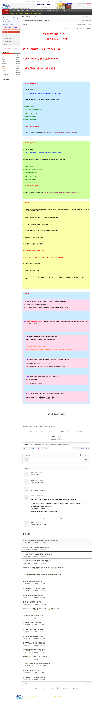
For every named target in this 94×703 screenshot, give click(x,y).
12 (63, 688)
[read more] (56, 541)
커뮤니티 (33, 1)
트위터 (72, 1)
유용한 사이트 (37, 13)
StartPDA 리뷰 (19, 13)
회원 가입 (5, 24)
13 (65, 688)
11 (60, 688)
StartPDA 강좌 (28, 13)
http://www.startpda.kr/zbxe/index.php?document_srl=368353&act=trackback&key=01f (51, 444)
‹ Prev (35, 688)
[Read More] (56, 548)
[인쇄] (80, 28)
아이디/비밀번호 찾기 (13, 24)
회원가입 (80, 1)
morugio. (67, 696)
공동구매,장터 (62, 1)
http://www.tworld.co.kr (43, 363)
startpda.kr (40, 696)
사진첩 (45, 1)
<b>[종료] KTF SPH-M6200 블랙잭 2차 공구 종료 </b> (36, 20)
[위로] (72, 28)
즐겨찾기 (85, 1)
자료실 (56, 1)
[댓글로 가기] (77, 28)
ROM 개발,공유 (50, 1)
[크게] (67, 28)
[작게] (70, 28)
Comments (27, 468)
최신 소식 (12, 13)
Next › (77, 688)
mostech (25, 24)
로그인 (75, 1)
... (41, 688)
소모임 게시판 (39, 1)
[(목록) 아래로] (75, 28)
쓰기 (88, 683)
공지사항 (5, 13)
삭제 (89, 28)
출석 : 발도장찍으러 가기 (11, 27)
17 (73, 688)
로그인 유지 (7, 21)
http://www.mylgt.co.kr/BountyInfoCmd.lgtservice (51, 366)
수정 (84, 28)
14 (68, 688)
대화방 (68, 1)
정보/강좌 (28, 1)
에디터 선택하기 (84, 455)
